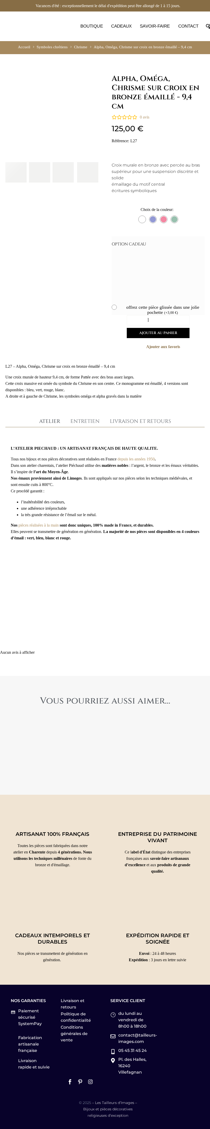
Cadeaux (121, 26)
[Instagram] (90, 1081)
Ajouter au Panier (158, 332)
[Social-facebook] (69, 1081)
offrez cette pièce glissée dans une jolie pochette (162, 310)
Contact (188, 26)
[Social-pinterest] (80, 1081)
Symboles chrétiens (52, 47)
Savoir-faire (155, 26)
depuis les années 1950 (136, 459)
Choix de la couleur (156, 209)
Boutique (91, 26)
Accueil (24, 47)
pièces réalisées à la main (38, 525)
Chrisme (80, 47)
